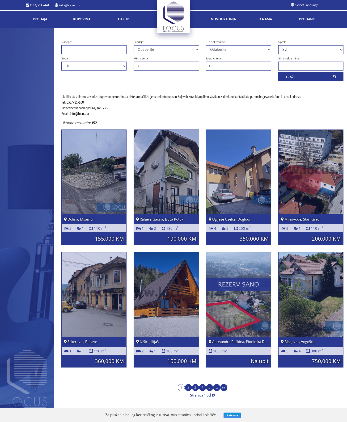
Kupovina (81, 19)
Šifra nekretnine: (289, 58)
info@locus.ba (69, 5)
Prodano (307, 19)
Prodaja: (139, 42)
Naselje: (66, 42)
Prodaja (40, 19)
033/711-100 (75, 102)
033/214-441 (39, 5)
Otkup (123, 19)
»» (224, 387)
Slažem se (232, 415)
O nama (265, 19)
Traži (290, 77)
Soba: (64, 58)
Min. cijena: (141, 58)
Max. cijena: (214, 58)
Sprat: (282, 42)
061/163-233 (99, 107)
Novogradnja (223, 19)
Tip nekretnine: (216, 42)
